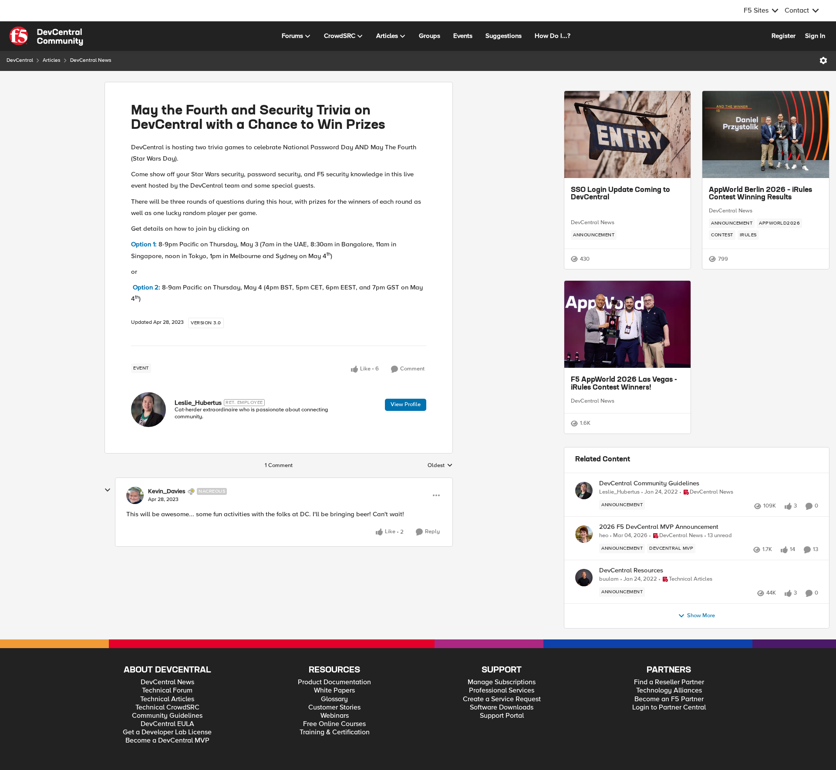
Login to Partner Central (669, 733)
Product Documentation (334, 708)
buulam (609, 605)
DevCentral (20, 60)
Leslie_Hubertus (198, 403)
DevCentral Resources (631, 596)
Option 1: (144, 244)
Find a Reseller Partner (669, 708)
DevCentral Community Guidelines (649, 509)
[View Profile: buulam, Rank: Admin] (584, 603)
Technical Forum (167, 716)
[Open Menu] (823, 60)
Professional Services (501, 716)
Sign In (815, 36)
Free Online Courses (334, 750)
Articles (52, 60)
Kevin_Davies (166, 491)
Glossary (334, 725)
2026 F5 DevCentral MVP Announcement (658, 552)
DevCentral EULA (167, 750)
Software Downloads (501, 733)
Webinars (334, 741)
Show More (701, 641)
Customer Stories (334, 733)
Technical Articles (167, 725)
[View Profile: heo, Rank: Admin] (584, 559)
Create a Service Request (502, 725)
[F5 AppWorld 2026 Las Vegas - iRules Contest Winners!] (627, 324)
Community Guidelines (167, 741)
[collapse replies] (107, 490)
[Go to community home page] (46, 36)
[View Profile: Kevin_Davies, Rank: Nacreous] (135, 495)
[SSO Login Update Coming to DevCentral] (627, 134)
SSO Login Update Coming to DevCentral (620, 194)
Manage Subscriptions (502, 708)
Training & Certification (335, 758)
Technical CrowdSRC (167, 733)
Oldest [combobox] (440, 465)
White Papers (334, 716)
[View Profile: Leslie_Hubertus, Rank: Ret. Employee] (148, 409)
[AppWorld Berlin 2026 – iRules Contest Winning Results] (765, 134)
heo (603, 561)
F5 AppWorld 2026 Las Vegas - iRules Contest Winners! (624, 384)
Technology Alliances (669, 716)
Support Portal (502, 741)
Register (784, 36)
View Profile (406, 404)
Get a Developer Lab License (167, 758)
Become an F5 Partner (669, 725)
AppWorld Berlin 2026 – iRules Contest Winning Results (760, 194)
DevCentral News (90, 60)
